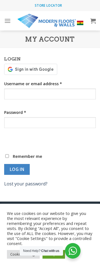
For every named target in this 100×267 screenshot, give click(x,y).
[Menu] (7, 21)
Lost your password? (26, 184)
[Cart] (93, 21)
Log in (17, 169)
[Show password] (9, 138)
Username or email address (33, 83)
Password (15, 112)
